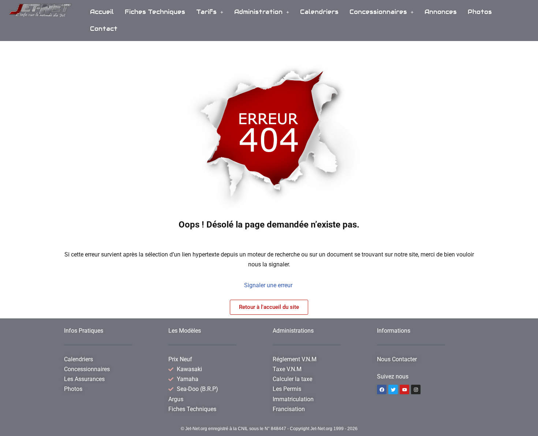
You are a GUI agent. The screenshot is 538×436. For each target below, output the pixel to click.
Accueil (102, 12)
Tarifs (206, 12)
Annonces (441, 12)
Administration (258, 12)
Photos (480, 12)
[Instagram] (416, 389)
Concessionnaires (378, 12)
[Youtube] (404, 389)
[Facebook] (381, 389)
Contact (103, 29)
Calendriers (319, 12)
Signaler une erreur (269, 285)
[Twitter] (393, 389)
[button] (210, 12)
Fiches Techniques (155, 12)
